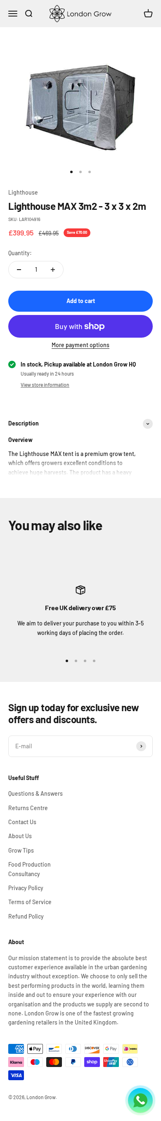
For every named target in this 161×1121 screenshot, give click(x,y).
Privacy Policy (25, 887)
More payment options (80, 344)
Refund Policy (26, 916)
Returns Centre (28, 807)
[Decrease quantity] (19, 269)
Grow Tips (21, 850)
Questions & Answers (35, 793)
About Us (20, 835)
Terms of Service (30, 901)
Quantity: (20, 252)
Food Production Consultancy (29, 869)
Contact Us (22, 821)
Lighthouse (23, 192)
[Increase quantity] (53, 269)
